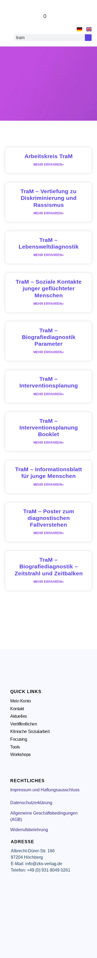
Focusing (18, 739)
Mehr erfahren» (48, 164)
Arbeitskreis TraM (49, 156)
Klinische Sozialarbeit (29, 731)
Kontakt (17, 708)
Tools (15, 747)
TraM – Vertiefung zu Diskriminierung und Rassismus (48, 198)
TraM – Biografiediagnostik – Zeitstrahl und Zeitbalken (49, 566)
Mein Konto (20, 701)
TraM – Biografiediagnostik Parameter (48, 337)
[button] (86, 16)
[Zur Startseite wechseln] (16, 16)
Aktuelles (18, 716)
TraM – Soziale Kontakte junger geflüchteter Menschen (49, 288)
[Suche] (88, 37)
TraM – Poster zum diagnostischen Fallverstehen (48, 518)
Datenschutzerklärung (31, 802)
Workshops (20, 754)
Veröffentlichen (23, 724)
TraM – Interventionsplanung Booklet (48, 427)
